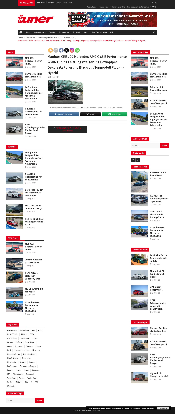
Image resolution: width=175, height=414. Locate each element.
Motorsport (26, 358)
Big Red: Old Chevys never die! (159, 375)
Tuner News (11, 378)
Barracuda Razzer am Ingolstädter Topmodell (34, 192)
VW (36, 382)
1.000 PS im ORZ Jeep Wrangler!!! (158, 102)
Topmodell (30, 374)
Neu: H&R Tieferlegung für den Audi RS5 (33, 111)
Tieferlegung (18, 374)
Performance (12, 366)
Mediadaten (91, 7)
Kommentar (64, 32)
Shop (85, 32)
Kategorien (39, 32)
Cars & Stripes (30, 342)
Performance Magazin (28, 366)
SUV (8, 374)
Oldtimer (32, 362)
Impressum (132, 7)
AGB (154, 7)
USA (26, 382)
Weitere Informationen (147, 408)
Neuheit (23, 362)
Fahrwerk (29, 346)
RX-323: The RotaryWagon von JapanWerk (159, 198)
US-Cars (18, 382)
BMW (32, 334)
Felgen (38, 346)
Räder (26, 370)
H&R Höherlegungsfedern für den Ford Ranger (159, 359)
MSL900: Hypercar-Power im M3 (60, 2)
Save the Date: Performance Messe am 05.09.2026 (157, 231)
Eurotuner (19, 346)
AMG (33, 330)
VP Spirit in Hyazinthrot (156, 288)
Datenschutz (144, 7)
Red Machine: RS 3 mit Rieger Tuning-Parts (34, 221)
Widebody (11, 386)
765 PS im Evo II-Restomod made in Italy (158, 258)
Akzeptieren (163, 408)
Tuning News (104, 7)
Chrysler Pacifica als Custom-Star (158, 75)
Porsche (10, 370)
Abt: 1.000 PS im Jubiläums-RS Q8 (33, 207)
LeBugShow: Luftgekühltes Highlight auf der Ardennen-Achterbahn (158, 119)
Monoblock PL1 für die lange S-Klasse (158, 274)
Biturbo (24, 334)
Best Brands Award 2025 (102, 32)
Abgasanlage (12, 330)
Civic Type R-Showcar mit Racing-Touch (157, 214)
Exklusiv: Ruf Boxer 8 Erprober (158, 88)
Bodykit (35, 338)
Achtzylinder (24, 330)
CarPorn (19, 342)
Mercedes (36, 350)
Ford (9, 350)
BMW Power (24, 338)
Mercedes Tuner (29, 354)
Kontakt (76, 32)
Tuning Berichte (118, 7)
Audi (39, 330)
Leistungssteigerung (21, 350)
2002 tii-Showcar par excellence (33, 261)
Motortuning (12, 362)
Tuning (21, 378)
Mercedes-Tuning (13, 354)
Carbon (10, 342)
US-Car (9, 382)
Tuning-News (32, 378)
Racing (18, 370)
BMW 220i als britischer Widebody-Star (32, 276)
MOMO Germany (13, 358)
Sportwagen (36, 370)
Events (52, 32)
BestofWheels (12, 334)
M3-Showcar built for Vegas (34, 290)
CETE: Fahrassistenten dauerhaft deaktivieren (158, 304)
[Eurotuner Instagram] (155, 2)
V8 (31, 382)
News (27, 32)
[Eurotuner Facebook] (152, 2)
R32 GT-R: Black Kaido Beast (158, 174)
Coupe (9, 346)
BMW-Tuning (12, 338)
